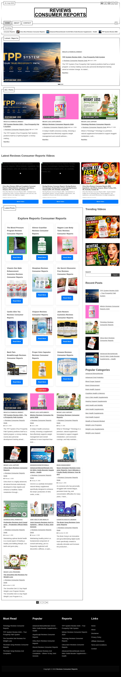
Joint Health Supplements (94, 409)
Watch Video (20, 201)
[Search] (116, 23)
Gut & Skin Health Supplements (96, 397)
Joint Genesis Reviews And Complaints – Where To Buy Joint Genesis (41, 525)
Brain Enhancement (64, 465)
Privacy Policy (96, 637)
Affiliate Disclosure (97, 641)
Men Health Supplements (94, 413)
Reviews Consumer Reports (67, 669)
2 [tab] (61, 84)
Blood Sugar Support (92, 381)
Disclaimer (95, 633)
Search (88, 272)
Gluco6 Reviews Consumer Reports (45, 647)
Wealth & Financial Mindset (72, 51)
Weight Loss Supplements (51, 121)
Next (46, 602)
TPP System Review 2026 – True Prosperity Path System (74, 32)
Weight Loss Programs (12, 572)
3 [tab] (62, 84)
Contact (27, 23)
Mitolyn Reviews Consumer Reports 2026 (58, 124)
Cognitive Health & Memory (66, 519)
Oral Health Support (92, 417)
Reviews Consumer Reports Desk (76, 61)
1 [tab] (59, 84)
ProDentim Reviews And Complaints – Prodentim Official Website (15, 525)
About (16, 23)
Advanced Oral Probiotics (13, 519)
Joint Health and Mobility (39, 519)
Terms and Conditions (99, 645)
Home (7, 23)
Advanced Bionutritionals (39, 465)
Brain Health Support (92, 389)
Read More (65, 72)
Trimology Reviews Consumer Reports (95, 124)
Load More (42, 390)
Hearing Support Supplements (96, 401)
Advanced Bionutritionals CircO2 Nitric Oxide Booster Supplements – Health (28, 32)
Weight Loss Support (89, 121)
